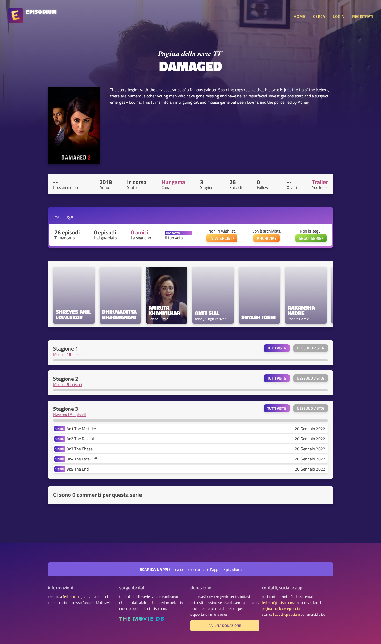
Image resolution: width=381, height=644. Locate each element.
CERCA (319, 16)
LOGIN (338, 16)
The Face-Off (82, 459)
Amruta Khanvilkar (164, 310)
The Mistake (81, 428)
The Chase (80, 449)
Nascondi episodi (69, 414)
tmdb (156, 602)
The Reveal (80, 439)
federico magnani (76, 596)
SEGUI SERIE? (311, 238)
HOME (299, 16)
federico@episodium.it (279, 602)
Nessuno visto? (310, 348)
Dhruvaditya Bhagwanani (120, 314)
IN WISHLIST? (222, 238)
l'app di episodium (286, 614)
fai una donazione (225, 625)
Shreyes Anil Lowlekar (74, 314)
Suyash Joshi (258, 317)
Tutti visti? (276, 348)
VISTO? (59, 428)
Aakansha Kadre (302, 310)
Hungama (173, 182)
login (69, 216)
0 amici (140, 232)
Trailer (320, 182)
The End (78, 469)
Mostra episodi (68, 354)
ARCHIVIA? (266, 238)
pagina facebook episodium (282, 608)
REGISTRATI (362, 16)
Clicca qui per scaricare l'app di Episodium (191, 569)
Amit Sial (207, 313)
